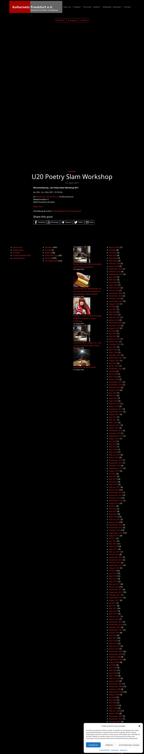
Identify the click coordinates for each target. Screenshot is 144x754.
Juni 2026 (113, 252)
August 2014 (114, 503)
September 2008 (116, 692)
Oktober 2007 (115, 721)
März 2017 (113, 422)
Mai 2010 (113, 638)
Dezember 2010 (115, 622)
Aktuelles (72, 171)
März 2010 (113, 643)
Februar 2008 (114, 711)
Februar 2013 (114, 552)
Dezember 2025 (115, 269)
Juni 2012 (113, 573)
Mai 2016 (113, 446)
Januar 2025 (114, 290)
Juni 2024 (113, 309)
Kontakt (127, 7)
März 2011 (113, 614)
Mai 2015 (113, 479)
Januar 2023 (114, 341)
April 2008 (113, 705)
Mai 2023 (113, 336)
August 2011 (114, 600)
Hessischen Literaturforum (47, 196)
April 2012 (113, 579)
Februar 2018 (114, 403)
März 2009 (113, 676)
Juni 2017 (113, 417)
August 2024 (114, 304)
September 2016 (116, 436)
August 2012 (114, 568)
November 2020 (116, 368)
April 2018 (113, 398)
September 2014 (116, 500)
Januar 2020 (114, 379)
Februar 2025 (114, 288)
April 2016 (113, 449)
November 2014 (116, 495)
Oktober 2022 (115, 344)
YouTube (84, 20)
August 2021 (114, 360)
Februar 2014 (114, 519)
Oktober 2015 (115, 465)
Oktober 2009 (115, 657)
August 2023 (114, 328)
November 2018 (116, 385)
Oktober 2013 (115, 530)
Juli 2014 (112, 506)
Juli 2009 (112, 665)
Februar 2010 (114, 646)
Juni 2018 (113, 393)
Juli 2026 (112, 250)
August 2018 (114, 390)
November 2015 (116, 463)
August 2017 (114, 414)
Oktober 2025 (115, 271)
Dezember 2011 (115, 589)
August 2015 (114, 471)
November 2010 (116, 624)
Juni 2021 (113, 363)
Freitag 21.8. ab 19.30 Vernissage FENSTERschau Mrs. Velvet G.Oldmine (87, 318)
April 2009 (113, 673)
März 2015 (113, 484)
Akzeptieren (93, 745)
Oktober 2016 (115, 433)
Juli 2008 (112, 697)
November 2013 (116, 527)
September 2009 (116, 659)
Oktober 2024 (115, 298)
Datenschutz (115, 750)
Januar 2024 (114, 320)
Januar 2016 (114, 457)
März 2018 (113, 401)
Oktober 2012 (115, 562)
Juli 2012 (112, 570)
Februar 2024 (114, 317)
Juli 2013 (112, 538)
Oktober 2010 (115, 627)
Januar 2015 (114, 490)
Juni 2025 (113, 277)
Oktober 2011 (115, 595)
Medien (96, 7)
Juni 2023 (113, 333)
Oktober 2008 (115, 689)
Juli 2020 (112, 371)
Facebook (60, 20)
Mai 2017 (113, 420)
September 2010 (116, 630)
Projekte (76, 7)
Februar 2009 (114, 678)
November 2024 (116, 296)
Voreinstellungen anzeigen (129, 745)
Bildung (48, 252)
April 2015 (113, 482)
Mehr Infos (38, 206)
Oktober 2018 (115, 387)
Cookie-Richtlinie (104, 750)
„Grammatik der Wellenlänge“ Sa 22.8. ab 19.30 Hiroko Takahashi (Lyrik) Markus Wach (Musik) (87, 291)
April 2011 (113, 611)
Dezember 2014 (115, 492)
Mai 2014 (113, 511)
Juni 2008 (113, 700)
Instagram (72, 20)
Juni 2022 (113, 347)
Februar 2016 (114, 455)
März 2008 (113, 708)
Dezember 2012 (115, 557)
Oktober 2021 (115, 355)
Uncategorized (51, 261)
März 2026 (113, 261)
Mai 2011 (113, 608)
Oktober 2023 (115, 325)
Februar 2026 (114, 263)
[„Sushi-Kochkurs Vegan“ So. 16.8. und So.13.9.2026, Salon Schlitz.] (81, 333)
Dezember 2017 (115, 409)
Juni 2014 (113, 508)
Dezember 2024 (115, 293)
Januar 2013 (114, 554)
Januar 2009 (114, 681)
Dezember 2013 (115, 525)
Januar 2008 (114, 713)
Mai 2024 (113, 312)
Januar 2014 (114, 522)
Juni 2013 (113, 541)
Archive (48, 250)
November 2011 (116, 592)
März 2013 (113, 549)
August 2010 (114, 632)
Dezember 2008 (115, 684)
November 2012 (116, 560)
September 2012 (116, 565)
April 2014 (113, 514)
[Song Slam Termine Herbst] (81, 357)
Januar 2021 (114, 366)
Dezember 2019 (115, 382)
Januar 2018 (114, 406)
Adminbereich (19, 258)
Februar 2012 (114, 584)
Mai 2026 (113, 255)
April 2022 (113, 349)
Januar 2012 (114, 587)
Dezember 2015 (115, 460)
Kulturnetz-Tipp (51, 255)
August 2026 (114, 247)
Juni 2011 (113, 605)
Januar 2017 (114, 428)
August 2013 (114, 535)
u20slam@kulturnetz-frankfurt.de (66, 211)
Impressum (123, 750)
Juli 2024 (112, 306)
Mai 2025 (113, 279)
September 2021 (116, 358)
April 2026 (113, 258)
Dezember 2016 (115, 430)
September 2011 (116, 597)
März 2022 (113, 352)
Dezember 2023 (115, 323)
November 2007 (116, 719)
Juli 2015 (112, 473)
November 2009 (116, 654)
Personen (87, 7)
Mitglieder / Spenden (112, 7)
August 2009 (114, 662)
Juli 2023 (112, 331)
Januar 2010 (114, 649)
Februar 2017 (114, 425)
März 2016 (113, 452)
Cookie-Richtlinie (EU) (22, 255)
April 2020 (113, 374)
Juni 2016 (113, 444)
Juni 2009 (113, 667)
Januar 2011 (114, 619)
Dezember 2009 (115, 651)
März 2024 (113, 314)
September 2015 (116, 468)
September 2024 (116, 301)
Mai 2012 (113, 576)
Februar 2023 (114, 339)
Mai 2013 (113, 543)
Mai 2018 (113, 395)
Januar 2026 (114, 266)
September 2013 (116, 533)
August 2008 (114, 694)
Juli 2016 (112, 441)
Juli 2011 (112, 603)
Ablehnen (109, 745)
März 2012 (113, 581)
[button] (139, 726)
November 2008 (116, 686)
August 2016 (114, 438)
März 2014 (113, 517)
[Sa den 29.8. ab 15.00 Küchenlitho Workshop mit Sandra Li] (81, 254)
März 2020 (113, 376)
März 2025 (113, 285)
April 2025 (113, 282)
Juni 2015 (113, 476)
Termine (48, 258)
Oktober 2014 (115, 498)
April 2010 (113, 640)
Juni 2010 (113, 635)
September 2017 (116, 411)
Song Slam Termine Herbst (84, 367)
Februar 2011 (114, 616)
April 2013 (113, 546)
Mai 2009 (113, 670)
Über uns (67, 7)
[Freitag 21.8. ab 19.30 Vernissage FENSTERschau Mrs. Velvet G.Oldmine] (81, 306)
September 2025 (116, 274)
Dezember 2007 (115, 716)
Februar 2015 (114, 487)
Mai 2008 (113, 702)
